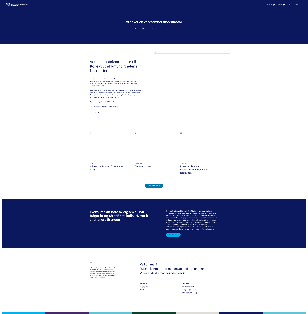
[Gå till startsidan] (17, 5)
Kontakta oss (173, 235)
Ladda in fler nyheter (154, 186)
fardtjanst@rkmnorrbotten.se (191, 290)
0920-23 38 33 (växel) (189, 293)
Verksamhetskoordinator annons (100, 113)
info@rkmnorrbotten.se (189, 287)
